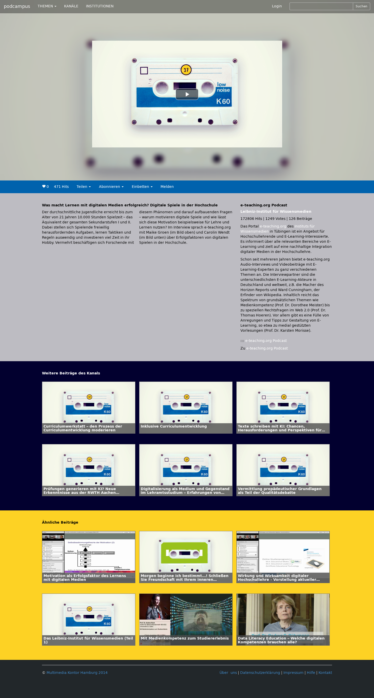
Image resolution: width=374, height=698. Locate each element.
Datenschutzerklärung (260, 673)
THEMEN (46, 6)
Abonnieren (110, 187)
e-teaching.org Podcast (266, 341)
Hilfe (311, 673)
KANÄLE (71, 6)
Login (277, 6)
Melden (167, 187)
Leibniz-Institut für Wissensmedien (275, 211)
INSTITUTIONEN (99, 6)
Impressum (293, 673)
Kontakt (325, 673)
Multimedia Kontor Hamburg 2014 (77, 673)
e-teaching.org (273, 226)
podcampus (17, 6)
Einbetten (141, 187)
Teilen (82, 187)
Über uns (228, 673)
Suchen (361, 6)
